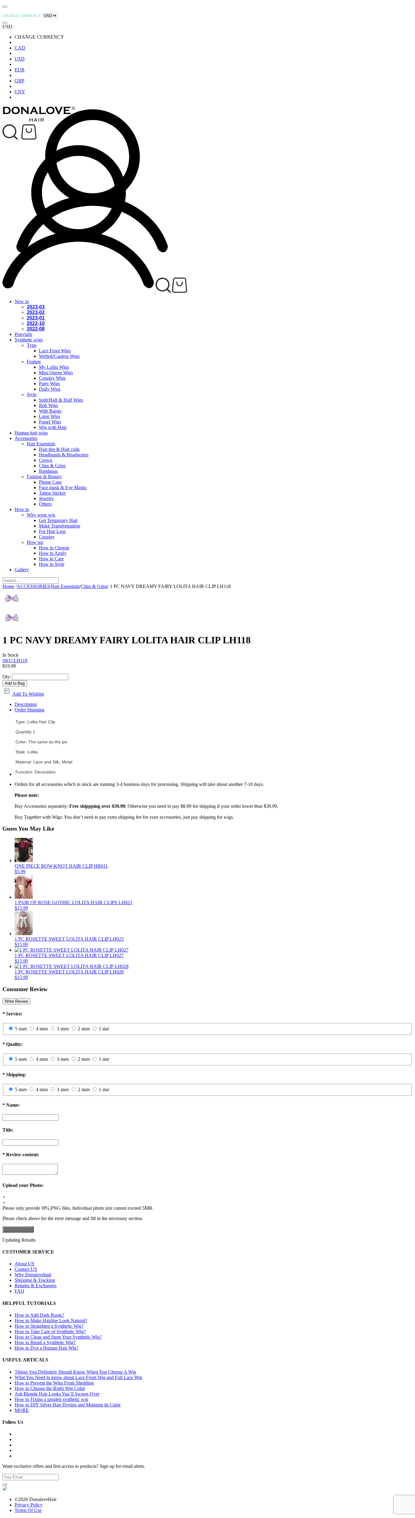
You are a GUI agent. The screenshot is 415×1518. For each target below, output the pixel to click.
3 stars (63, 1028)
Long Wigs (49, 416)
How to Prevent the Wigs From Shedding (54, 1382)
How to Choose (54, 547)
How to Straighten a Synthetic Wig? (49, 1326)
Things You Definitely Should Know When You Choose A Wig (75, 1371)
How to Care (51, 558)
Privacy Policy (29, 1504)
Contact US (26, 1269)
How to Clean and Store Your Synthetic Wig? (58, 1337)
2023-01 (36, 317)
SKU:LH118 (14, 660)
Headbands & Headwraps (63, 454)
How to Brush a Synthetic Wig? (45, 1342)
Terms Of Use (28, 1510)
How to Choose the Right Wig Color (50, 1388)
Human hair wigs (31, 432)
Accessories (26, 438)
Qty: (6, 676)
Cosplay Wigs (52, 378)
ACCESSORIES (33, 586)
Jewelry (46, 498)
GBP (19, 80)
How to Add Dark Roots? (39, 1315)
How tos (35, 542)
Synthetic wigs (29, 339)
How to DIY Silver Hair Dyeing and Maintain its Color (68, 1404)
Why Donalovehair (33, 1274)
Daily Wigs (49, 389)
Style (31, 394)
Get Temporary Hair (58, 520)
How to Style (51, 564)
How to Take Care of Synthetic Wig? (50, 1331)
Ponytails (23, 334)
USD (20, 58)
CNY (20, 91)
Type (31, 345)
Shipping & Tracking (35, 1280)
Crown (45, 460)
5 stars (21, 1028)
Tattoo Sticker (52, 493)
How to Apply (53, 553)
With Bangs (50, 410)
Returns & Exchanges (36, 1285)
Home (8, 586)
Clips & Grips (52, 465)
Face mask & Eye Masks (63, 487)
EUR (20, 69)
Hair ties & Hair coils (59, 449)
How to (22, 509)
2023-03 (36, 306)
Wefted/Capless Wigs (59, 356)
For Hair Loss (52, 531)
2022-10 (36, 323)
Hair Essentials (41, 443)
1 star (104, 1028)
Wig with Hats (53, 427)
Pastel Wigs (50, 421)
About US (24, 1263)
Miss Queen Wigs (56, 372)
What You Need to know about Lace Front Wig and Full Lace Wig (78, 1377)
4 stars (42, 1028)
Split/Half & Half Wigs (61, 400)
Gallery (22, 569)
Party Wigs (49, 383)
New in (22, 301)
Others (45, 504)
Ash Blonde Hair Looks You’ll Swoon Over (57, 1393)
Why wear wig (41, 514)
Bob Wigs (48, 405)
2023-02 (36, 312)
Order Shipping (29, 709)
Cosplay (47, 536)
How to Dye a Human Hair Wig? (46, 1347)
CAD (20, 47)
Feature (34, 361)
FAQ (19, 1291)
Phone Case (50, 482)
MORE (22, 1410)
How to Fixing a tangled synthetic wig (51, 1399)
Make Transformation (59, 525)
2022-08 (36, 328)
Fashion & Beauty (44, 476)
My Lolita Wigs (54, 367)
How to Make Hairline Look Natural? (51, 1320)
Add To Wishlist (28, 694)
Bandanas (48, 471)
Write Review (16, 1001)
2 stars (84, 1028)
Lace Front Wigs (55, 350)
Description (26, 704)
